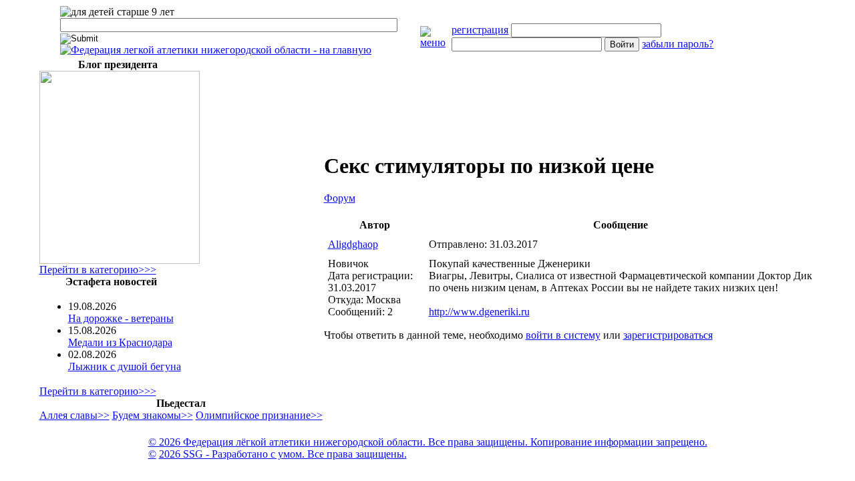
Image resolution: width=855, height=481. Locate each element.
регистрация (480, 29)
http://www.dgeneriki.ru (479, 311)
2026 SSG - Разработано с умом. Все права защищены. (283, 454)
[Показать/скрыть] (436, 42)
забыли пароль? (677, 43)
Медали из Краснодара (120, 342)
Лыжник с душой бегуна (124, 366)
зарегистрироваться (668, 335)
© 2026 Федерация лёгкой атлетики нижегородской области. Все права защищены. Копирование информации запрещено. (427, 442)
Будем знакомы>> (152, 415)
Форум (339, 198)
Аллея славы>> (74, 415)
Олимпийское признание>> (259, 415)
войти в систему (563, 335)
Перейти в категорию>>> (97, 269)
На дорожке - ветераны (121, 318)
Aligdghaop (353, 244)
